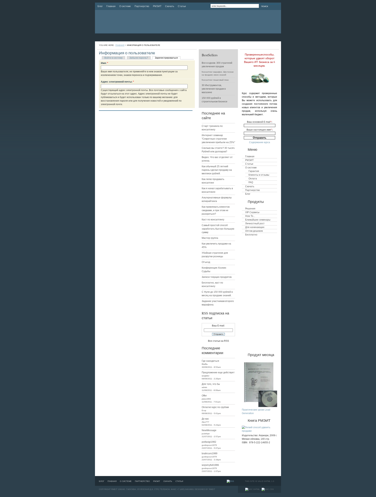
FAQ (251, 182)
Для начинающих (254, 227)
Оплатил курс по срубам (215, 407)
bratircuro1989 (209, 453)
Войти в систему (113, 57)
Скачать (169, 6)
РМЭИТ (157, 6)
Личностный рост (255, 223)
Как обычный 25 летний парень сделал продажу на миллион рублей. (217, 170)
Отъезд (206, 262)
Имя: (104, 63)
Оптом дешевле (254, 231)
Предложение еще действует (218, 372)
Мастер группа (210, 238)
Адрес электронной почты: (117, 81)
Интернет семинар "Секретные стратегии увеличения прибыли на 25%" (218, 139)
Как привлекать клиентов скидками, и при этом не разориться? (216, 210)
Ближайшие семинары (257, 219)
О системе (125, 6)
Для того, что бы (211, 384)
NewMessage (209, 430)
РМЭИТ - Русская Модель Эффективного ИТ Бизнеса (135, 21)
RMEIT (212, 489)
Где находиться (210, 361)
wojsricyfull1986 (210, 465)
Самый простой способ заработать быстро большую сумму (218, 229)
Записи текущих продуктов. (217, 277)
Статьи (182, 6)
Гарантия (254, 171)
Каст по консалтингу (213, 219)
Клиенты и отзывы (259, 175)
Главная (111, 6)
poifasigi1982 (209, 442)
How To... (250, 216)
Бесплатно (251, 234)
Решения (250, 208)
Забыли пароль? (138, 57)
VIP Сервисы (252, 212)
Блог (100, 6)
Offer (204, 395)
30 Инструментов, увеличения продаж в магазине (214, 89)
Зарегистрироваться (166, 57)
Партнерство (142, 6)
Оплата (253, 178)
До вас (205, 418)
